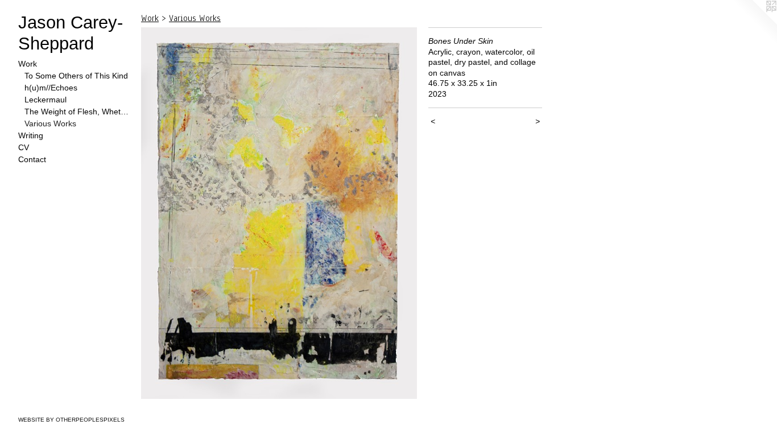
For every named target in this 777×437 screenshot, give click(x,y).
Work (27, 63)
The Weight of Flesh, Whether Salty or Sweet (78, 111)
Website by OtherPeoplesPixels (71, 420)
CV (23, 147)
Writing (30, 135)
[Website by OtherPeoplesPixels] (754, 23)
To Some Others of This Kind (76, 75)
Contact (32, 159)
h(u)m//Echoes (50, 87)
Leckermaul (45, 99)
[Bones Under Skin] (279, 213)
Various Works (50, 123)
